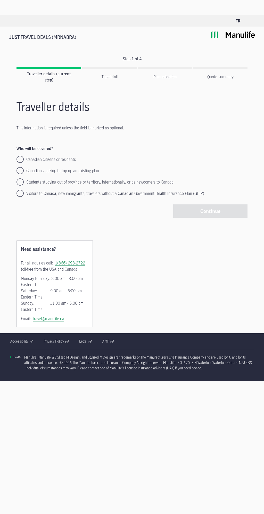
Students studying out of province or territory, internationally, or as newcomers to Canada (100, 182)
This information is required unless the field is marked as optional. (70, 128)
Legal (85, 341)
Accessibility (21, 341)
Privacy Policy (56, 341)
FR (238, 21)
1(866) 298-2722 (70, 263)
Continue (210, 211)
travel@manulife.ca (48, 318)
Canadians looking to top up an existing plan (62, 170)
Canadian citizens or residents (51, 159)
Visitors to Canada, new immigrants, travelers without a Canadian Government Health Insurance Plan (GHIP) (115, 193)
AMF (108, 341)
